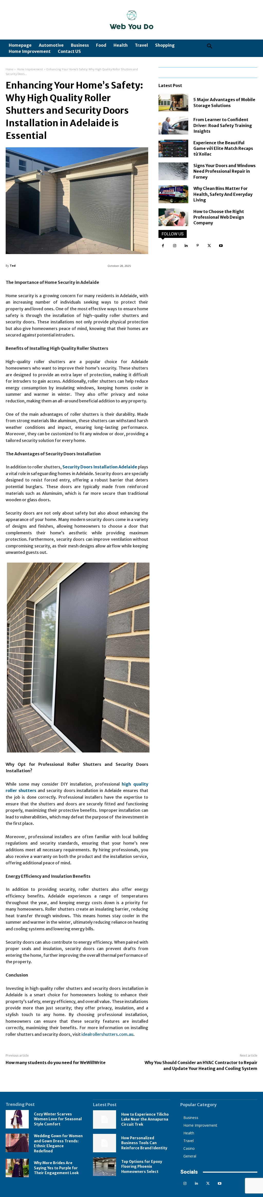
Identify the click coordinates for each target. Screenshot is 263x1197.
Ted (13, 265)
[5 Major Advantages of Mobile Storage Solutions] (173, 102)
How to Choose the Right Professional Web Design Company (218, 217)
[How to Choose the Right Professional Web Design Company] (173, 217)
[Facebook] (162, 245)
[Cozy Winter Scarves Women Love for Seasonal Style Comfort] (17, 1119)
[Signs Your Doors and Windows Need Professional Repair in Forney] (173, 171)
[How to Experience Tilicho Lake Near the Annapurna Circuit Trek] (104, 1119)
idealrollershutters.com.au (107, 1034)
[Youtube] (220, 245)
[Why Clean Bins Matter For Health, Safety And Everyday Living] (173, 194)
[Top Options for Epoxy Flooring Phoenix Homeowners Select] (104, 1166)
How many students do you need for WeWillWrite (56, 1062)
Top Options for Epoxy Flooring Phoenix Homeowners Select (141, 1166)
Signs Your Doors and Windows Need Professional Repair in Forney (224, 171)
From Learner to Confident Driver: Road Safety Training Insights (222, 125)
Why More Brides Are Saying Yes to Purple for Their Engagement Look (56, 1168)
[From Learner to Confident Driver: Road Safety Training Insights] (173, 125)
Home (9, 69)
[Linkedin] (186, 245)
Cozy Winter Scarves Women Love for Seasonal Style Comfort (58, 1119)
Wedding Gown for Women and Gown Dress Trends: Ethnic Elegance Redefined (58, 1143)
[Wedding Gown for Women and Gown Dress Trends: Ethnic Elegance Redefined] (17, 1143)
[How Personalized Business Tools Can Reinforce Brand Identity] (104, 1143)
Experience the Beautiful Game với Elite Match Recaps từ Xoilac (223, 148)
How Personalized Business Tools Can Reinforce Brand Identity (144, 1143)
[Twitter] (209, 245)
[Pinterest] (197, 245)
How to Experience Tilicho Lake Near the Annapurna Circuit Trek (145, 1119)
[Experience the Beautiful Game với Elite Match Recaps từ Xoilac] (173, 148)
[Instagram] (174, 245)
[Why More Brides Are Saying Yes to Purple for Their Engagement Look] (17, 1168)
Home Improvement (30, 69)
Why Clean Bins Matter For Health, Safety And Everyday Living (222, 194)
